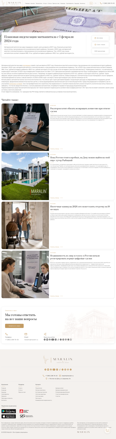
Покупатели (39, 3)
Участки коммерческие (62, 394)
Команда (62, 3)
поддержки (26, 65)
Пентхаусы (38, 398)
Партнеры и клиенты (7, 398)
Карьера (76, 3)
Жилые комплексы (40, 390)
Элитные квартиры (41, 394)
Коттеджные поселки (41, 392)
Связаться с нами (14, 326)
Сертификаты (70, 3)
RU (91, 3)
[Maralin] (11, 3)
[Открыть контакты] (107, 430)
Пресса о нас (56, 3)
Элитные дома (39, 396)
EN (96, 3)
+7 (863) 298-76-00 (51, 376)
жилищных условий (15, 84)
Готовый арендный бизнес (63, 392)
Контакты (82, 3)
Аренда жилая (59, 388)
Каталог (33, 3)
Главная (27, 3)
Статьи (50, 3)
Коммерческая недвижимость (44, 400)
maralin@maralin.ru (68, 376)
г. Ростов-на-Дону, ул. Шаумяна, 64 (59, 378)
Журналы (3, 396)
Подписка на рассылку (8, 406)
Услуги (45, 3)
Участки (58, 396)
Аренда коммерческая (62, 390)
